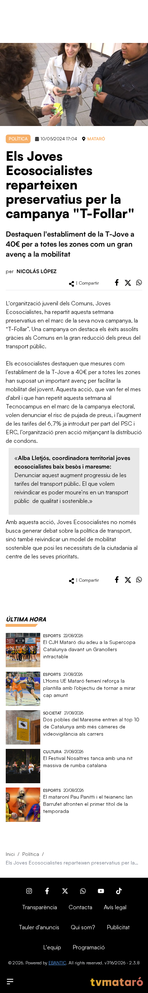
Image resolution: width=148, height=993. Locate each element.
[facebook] (117, 282)
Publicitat (118, 927)
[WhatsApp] (83, 891)
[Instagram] (29, 891)
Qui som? (83, 927)
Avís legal (115, 907)
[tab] (26, 619)
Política (30, 854)
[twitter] (127, 282)
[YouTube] (101, 891)
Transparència (39, 907)
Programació (89, 947)
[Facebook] (47, 891)
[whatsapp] (139, 282)
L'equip (52, 947)
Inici (10, 854)
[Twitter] (65, 891)
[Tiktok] (119, 891)
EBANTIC (57, 962)
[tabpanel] (74, 727)
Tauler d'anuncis (39, 927)
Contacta (80, 907)
